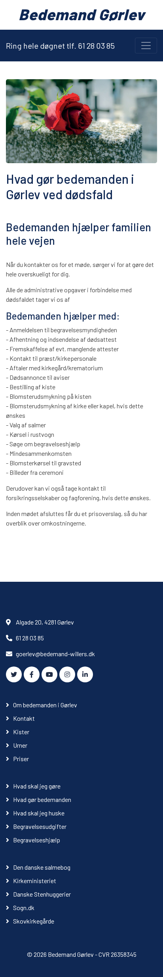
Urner (20, 745)
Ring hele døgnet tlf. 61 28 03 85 (60, 45)
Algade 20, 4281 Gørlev (45, 622)
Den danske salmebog (41, 867)
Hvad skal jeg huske (38, 813)
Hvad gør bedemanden (42, 799)
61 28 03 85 (30, 638)
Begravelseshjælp (36, 840)
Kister (21, 731)
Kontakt (24, 718)
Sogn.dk (23, 907)
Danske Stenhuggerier (42, 894)
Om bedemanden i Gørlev (45, 704)
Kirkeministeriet (34, 880)
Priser (21, 758)
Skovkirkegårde (33, 921)
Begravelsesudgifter (39, 826)
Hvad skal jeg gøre (37, 786)
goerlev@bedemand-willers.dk (55, 653)
